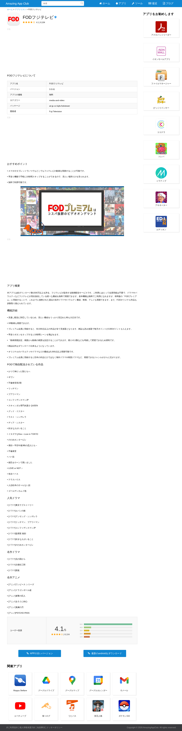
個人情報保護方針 (27, 727)
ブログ (169, 3)
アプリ (122, 3)
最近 (154, 3)
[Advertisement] (72, 50)
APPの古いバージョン (41, 653)
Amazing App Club (17, 3)
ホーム (106, 3)
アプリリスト (20, 9)
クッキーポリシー (54, 727)
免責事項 (41, 727)
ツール (139, 3)
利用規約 (14, 727)
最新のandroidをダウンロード (106, 653)
